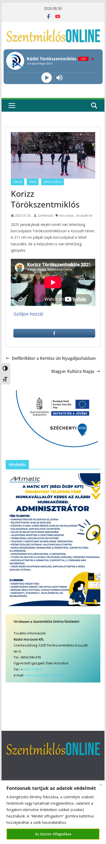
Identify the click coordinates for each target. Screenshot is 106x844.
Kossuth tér (84, 215)
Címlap (17, 182)
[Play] (46, 77)
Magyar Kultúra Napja (72, 371)
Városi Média (52, 182)
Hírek (33, 182)
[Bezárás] (101, 785)
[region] (53, 812)
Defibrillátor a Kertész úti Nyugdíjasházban (54, 358)
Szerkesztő (45, 215)
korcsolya (66, 215)
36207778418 (32, 669)
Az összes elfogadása (53, 833)
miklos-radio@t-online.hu (44, 675)
